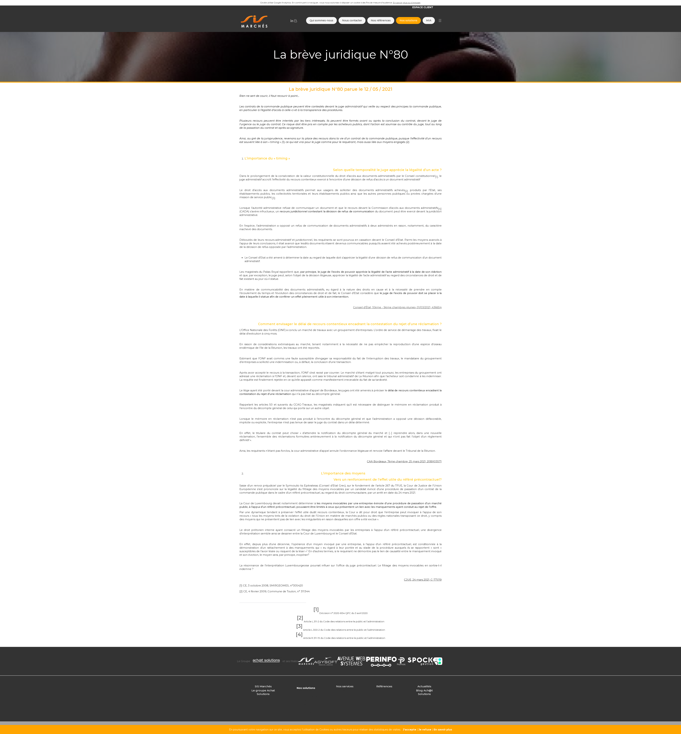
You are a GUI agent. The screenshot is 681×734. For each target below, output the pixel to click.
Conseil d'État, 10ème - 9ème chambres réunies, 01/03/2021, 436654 (397, 307)
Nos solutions (306, 688)
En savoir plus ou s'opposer (406, 2)
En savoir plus (443, 729)
